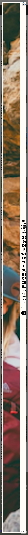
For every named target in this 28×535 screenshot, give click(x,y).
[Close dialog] (23, 4)
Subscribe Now (24, 313)
